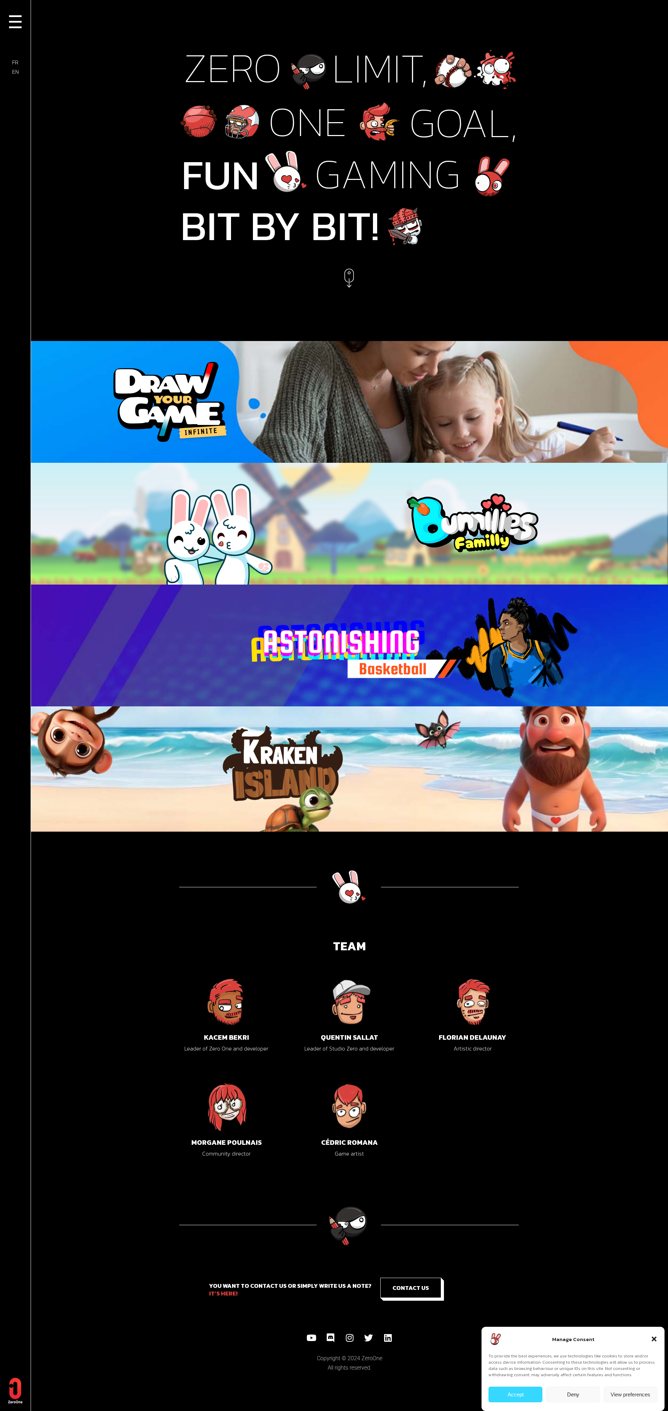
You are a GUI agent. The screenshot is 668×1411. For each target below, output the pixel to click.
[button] (654, 1338)
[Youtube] (311, 1338)
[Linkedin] (388, 1338)
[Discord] (330, 1338)
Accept (516, 1394)
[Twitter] (368, 1338)
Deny (573, 1394)
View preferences (630, 1394)
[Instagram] (349, 1338)
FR (15, 62)
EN (15, 72)
